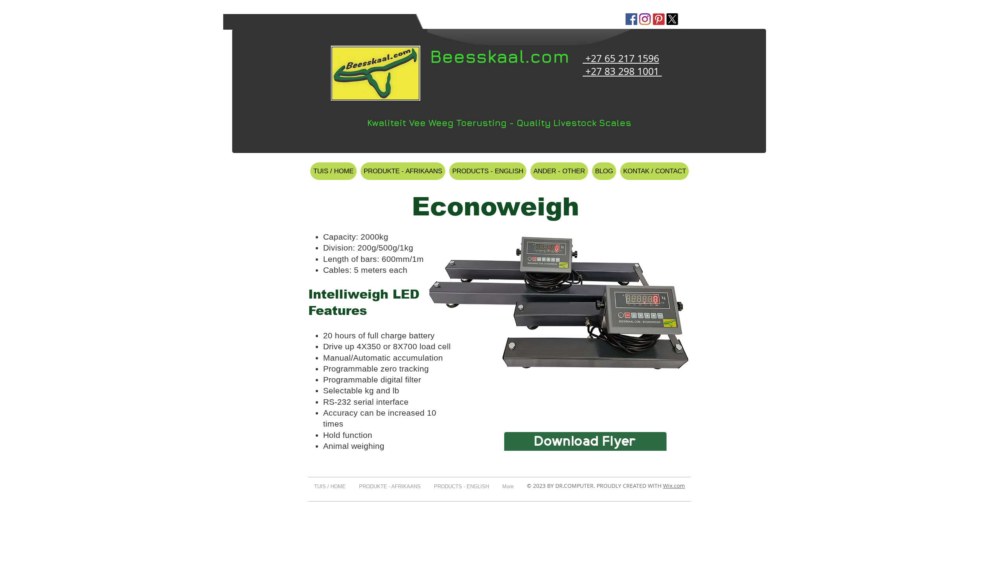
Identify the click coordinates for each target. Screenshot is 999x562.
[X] (672, 19)
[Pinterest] (659, 19)
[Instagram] (645, 19)
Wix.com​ (674, 485)
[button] (403, 171)
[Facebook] (631, 19)
